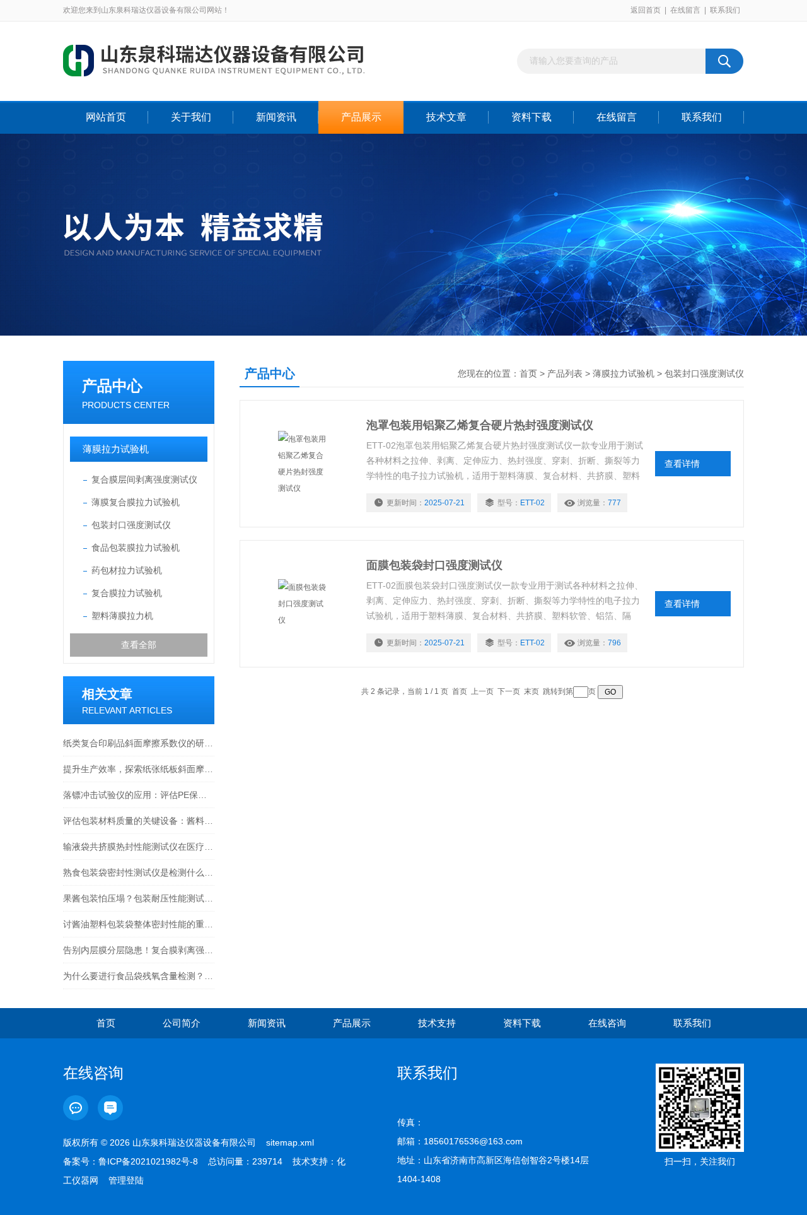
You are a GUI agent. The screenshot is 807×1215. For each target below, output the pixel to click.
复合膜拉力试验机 (126, 593)
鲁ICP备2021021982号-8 (148, 1161)
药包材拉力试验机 (126, 570)
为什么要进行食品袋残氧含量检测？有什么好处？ (138, 976)
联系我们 (725, 10)
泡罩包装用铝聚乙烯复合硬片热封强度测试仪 (479, 425)
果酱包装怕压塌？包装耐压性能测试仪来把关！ (138, 898)
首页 (528, 373)
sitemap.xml (290, 1142)
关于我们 (191, 117)
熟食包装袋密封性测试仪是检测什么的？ (138, 872)
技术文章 (446, 117)
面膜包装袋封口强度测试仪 (434, 565)
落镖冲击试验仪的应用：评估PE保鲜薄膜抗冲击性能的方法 (138, 795)
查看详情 (682, 464)
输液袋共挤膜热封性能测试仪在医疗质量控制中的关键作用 (138, 847)
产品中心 (112, 385)
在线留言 (685, 10)
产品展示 (361, 117)
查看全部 (138, 645)
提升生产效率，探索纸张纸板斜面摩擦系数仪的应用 (138, 769)
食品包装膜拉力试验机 (135, 548)
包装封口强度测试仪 (131, 525)
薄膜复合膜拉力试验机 (135, 502)
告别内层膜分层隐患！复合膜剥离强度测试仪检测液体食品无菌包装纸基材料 (138, 950)
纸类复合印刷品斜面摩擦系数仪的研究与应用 (138, 743)
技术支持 (437, 1023)
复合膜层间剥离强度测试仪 (144, 479)
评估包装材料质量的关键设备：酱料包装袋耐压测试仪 (138, 821)
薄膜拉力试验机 (116, 448)
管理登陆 (126, 1180)
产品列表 (565, 373)
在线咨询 (607, 1023)
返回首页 (645, 10)
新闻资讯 (276, 117)
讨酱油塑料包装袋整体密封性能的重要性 (138, 924)
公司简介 (181, 1023)
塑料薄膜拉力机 (122, 616)
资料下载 (531, 117)
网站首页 (106, 117)
